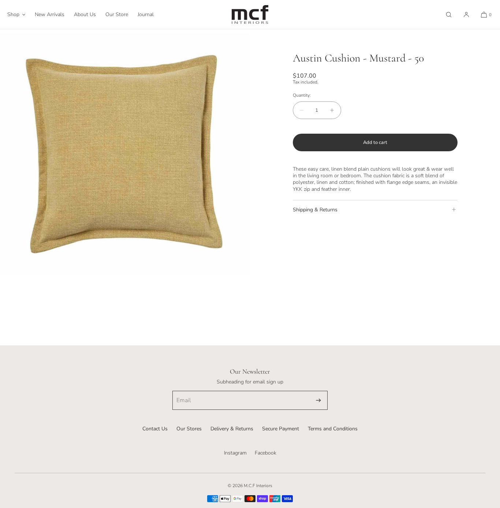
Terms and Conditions (333, 428)
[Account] (466, 14)
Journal (146, 14)
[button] (449, 14)
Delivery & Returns (231, 428)
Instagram (235, 452)
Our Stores (189, 428)
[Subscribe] (318, 400)
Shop (13, 14)
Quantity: (302, 94)
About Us (85, 14)
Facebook (265, 452)
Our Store (116, 14)
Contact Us (155, 428)
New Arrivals (49, 14)
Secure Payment (280, 428)
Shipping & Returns (315, 209)
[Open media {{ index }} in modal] (125, 154)
